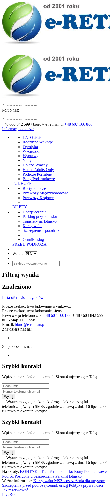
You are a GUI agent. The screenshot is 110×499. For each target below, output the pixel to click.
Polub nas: (10, 110)
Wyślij (8, 397)
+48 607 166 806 (78, 124)
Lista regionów (31, 297)
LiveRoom (10, 494)
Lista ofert (10, 297)
